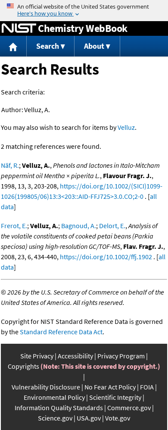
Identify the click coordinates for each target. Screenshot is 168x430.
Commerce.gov (129, 407)
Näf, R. (10, 165)
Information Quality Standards (59, 407)
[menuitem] (13, 46)
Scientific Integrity (115, 397)
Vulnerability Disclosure (46, 387)
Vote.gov (117, 418)
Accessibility (75, 356)
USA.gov (89, 418)
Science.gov (55, 418)
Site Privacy (36, 356)
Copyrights (23, 366)
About (94, 46)
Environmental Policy (54, 397)
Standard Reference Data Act (61, 331)
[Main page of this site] (13, 46)
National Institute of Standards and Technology (19, 28)
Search (47, 46)
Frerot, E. (14, 225)
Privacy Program (121, 356)
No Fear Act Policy (110, 387)
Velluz (126, 127)
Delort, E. (112, 225)
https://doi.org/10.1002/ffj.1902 (106, 256)
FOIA (147, 387)
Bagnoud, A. (78, 225)
